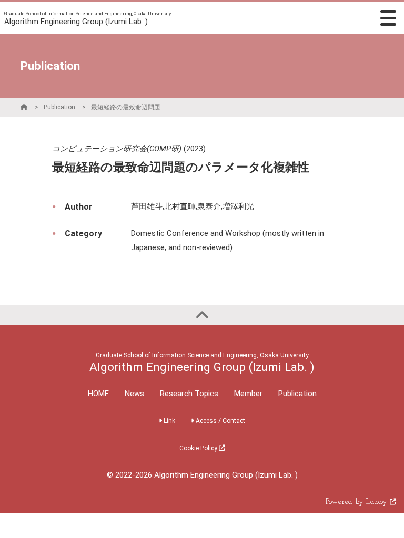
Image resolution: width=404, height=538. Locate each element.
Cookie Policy (199, 448)
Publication (59, 107)
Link (168, 421)
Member (248, 393)
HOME (98, 393)
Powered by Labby (358, 502)
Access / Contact (219, 421)
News (134, 393)
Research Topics (189, 393)
